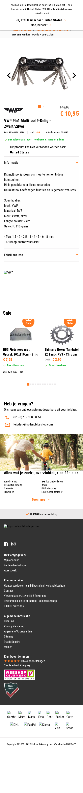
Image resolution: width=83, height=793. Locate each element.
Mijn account (11, 560)
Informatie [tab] (11, 163)
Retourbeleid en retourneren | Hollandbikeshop (30, 600)
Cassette (8, 488)
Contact (8, 590)
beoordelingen (33, 661)
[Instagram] (13, 544)
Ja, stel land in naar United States (39, 20)
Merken (8, 646)
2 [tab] (43, 106)
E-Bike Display (49, 488)
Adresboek (10, 570)
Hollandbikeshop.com (42, 744)
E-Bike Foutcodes (14, 606)
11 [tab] (52, 384)
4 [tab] (35, 384)
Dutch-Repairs (12, 641)
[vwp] (13, 110)
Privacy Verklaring (14, 626)
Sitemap (8, 636)
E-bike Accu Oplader (52, 491)
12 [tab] (55, 384)
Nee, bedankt (39, 25)
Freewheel (9, 491)
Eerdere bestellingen (15, 565)
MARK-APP (71, 744)
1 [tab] (39, 106)
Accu (44, 485)
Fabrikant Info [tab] (13, 255)
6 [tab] (40, 384)
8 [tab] (45, 384)
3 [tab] (33, 384)
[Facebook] (6, 544)
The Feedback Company (17, 665)
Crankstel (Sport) (13, 485)
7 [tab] (43, 384)
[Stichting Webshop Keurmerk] (19, 674)
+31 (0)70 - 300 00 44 (27, 417)
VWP (38, 132)
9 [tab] (47, 384)
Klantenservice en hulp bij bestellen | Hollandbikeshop (34, 585)
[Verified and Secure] (11, 689)
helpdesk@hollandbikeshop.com (33, 424)
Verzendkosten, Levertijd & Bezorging (25, 595)
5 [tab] (38, 384)
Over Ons (9, 621)
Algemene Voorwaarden (18, 631)
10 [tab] (50, 384)
